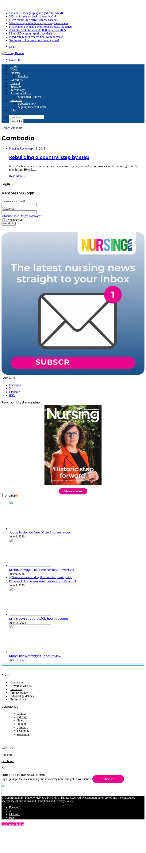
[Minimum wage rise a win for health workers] (30, 565)
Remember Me (14, 219)
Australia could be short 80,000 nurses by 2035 (37, 30)
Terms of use (18, 699)
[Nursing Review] (13, 53)
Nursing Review (19, 148)
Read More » (17, 176)
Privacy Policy (64, 801)
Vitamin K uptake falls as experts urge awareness (38, 23)
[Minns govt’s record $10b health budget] (30, 614)
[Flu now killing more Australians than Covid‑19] (40, 577)
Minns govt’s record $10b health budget (38, 618)
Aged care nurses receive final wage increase (36, 36)
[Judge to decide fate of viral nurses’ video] (30, 528)
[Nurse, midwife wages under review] (30, 651)
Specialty (15, 86)
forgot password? (31, 216)
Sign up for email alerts (32, 107)
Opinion (23, 76)
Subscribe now (27, 103)
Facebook (8, 761)
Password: (8, 208)
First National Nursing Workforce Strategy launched (40, 26)
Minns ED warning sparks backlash (30, 33)
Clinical (15, 83)
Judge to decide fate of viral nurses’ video (40, 532)
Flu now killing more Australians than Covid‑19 (42, 581)
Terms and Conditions (36, 801)
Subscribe (16, 100)
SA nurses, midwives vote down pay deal (34, 40)
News (13, 69)
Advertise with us (21, 93)
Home (5, 127)
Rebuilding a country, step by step (49, 157)
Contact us (16, 682)
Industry (15, 72)
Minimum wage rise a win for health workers (42, 570)
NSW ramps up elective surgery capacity (33, 19)
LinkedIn (7, 754)
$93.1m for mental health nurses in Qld (32, 16)
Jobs (13, 110)
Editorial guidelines (22, 696)
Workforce (16, 79)
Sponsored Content (29, 96)
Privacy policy (19, 692)
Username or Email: (13, 201)
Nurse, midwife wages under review (35, 656)
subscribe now (10, 216)
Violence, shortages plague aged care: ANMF (36, 13)
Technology (17, 90)
